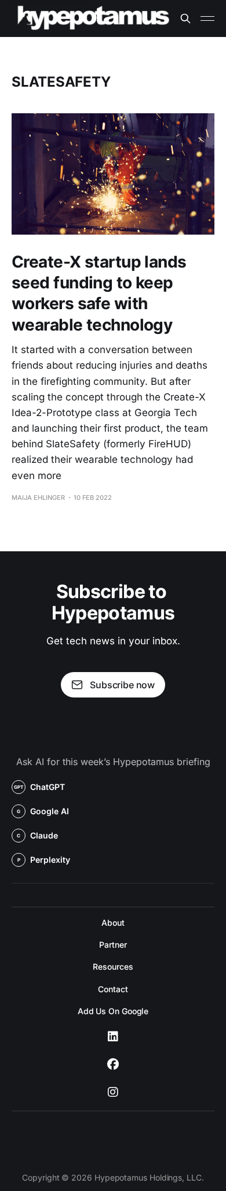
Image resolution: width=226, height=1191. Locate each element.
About (113, 922)
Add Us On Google (113, 1011)
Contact (112, 989)
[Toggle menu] (207, 18)
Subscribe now (122, 685)
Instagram (113, 1092)
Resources (113, 966)
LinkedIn (113, 1036)
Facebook (113, 1064)
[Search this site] (185, 18)
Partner (112, 944)
